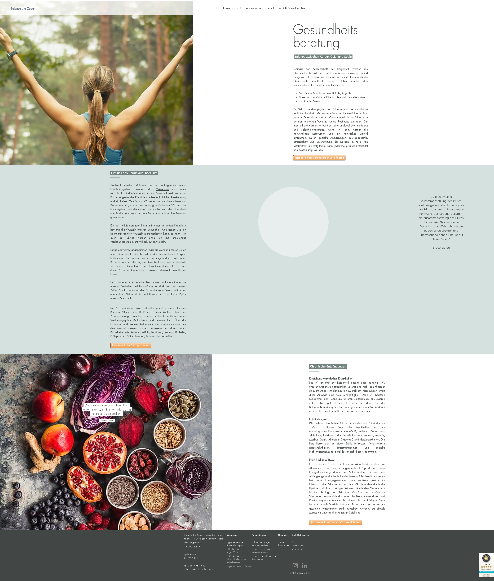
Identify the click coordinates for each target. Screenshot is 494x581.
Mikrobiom (162, 189)
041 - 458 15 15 (196, 565)
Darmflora (180, 225)
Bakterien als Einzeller (123, 262)
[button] (254, 8)
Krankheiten (117, 332)
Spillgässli (189, 554)
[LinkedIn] (304, 565)
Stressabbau (301, 141)
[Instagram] (295, 565)
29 (195, 554)
